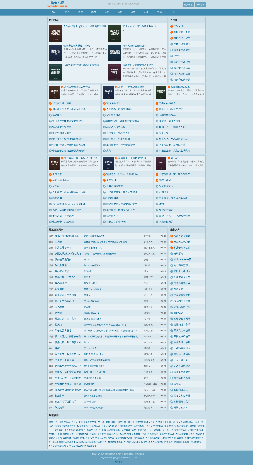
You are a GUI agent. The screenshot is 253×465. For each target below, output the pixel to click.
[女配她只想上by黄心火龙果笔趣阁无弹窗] (56, 34)
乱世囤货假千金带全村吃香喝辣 (148, 426)
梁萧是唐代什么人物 (116, 434)
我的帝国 (57, 198)
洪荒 (108, 150)
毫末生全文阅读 (166, 434)
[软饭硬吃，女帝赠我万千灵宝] (115, 72)
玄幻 (67, 12)
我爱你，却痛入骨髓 (169, 121)
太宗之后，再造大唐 (63, 215)
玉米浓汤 (178, 26)
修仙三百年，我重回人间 (172, 127)
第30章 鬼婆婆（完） (94, 247)
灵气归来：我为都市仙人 (68, 354)
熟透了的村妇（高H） (66, 318)
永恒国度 (59, 289)
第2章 (86, 259)
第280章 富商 (90, 401)
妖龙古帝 (59, 407)
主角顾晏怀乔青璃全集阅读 (120, 144)
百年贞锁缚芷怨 (114, 186)
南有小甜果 (165, 180)
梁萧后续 (101, 434)
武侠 (80, 12)
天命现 (180, 438)
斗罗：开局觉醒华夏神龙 (131, 87)
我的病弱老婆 (62, 271)
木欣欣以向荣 (166, 221)
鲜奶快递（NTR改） (65, 277)
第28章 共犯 (89, 384)
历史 (106, 12)
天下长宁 (57, 174)
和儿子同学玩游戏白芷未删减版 (139, 26)
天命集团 (67, 438)
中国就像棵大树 (182, 295)
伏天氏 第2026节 (92, 313)
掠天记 (58, 324)
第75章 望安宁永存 (93, 319)
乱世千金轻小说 (139, 430)
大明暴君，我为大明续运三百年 (69, 192)
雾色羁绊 (59, 307)
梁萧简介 (59, 430)
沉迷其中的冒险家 (61, 127)
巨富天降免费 (107, 426)
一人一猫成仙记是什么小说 (160, 430)
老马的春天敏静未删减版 (119, 109)
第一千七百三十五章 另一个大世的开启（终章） (106, 324)
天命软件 (168, 442)
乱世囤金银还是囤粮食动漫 (75, 434)
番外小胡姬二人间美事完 (95, 372)
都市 (93, 12)
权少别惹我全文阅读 (58, 445)
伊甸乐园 (111, 180)
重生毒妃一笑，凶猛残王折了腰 (80, 158)
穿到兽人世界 (113, 115)
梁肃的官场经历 (181, 430)
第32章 (87, 295)
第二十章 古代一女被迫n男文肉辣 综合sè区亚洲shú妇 (109, 390)
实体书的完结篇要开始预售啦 (97, 360)
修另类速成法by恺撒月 (75, 430)
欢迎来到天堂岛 (182, 277)
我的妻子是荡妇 (182, 67)
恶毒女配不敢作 (167, 103)
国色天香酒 (139, 438)
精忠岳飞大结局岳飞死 (83, 438)
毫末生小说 (137, 442)
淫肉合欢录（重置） (63, 103)
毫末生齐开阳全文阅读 (59, 422)
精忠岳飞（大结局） (117, 127)
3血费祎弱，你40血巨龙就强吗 (122, 121)
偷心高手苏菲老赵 (64, 301)
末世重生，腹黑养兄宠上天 (120, 210)
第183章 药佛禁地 (92, 378)
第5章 (86, 342)
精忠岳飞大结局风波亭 (65, 426)
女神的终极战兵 (167, 115)
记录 (172, 12)
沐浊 (161, 204)
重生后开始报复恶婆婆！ (172, 109)
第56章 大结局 (90, 283)
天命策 (74, 422)
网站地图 (118, 462)
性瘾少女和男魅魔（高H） (77, 45)
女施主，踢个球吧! (116, 221)
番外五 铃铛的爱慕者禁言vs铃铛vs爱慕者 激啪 (105, 242)
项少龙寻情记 (113, 103)
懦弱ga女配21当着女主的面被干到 (100, 253)
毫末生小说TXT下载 (96, 430)
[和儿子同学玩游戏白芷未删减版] (115, 34)
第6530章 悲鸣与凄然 (94, 407)
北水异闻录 (112, 198)
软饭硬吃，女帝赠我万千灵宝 (138, 65)
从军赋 (55, 186)
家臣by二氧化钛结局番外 (68, 372)
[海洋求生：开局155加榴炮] (109, 163)
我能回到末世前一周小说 (122, 422)
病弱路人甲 (112, 215)
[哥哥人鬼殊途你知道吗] (115, 53)
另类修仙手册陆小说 (165, 422)
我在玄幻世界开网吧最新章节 (83, 445)
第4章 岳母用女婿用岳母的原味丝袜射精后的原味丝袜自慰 (111, 336)
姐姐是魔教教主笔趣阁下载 (65, 442)
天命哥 (93, 434)
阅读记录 (200, 4)
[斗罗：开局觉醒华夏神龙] (109, 92)
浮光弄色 (57, 115)
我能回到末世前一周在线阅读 (187, 442)
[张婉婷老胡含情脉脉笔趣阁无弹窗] (56, 72)
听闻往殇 (164, 192)
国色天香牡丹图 (168, 438)
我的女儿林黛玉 (182, 330)
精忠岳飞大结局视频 (153, 442)
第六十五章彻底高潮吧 (94, 236)
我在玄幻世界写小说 (104, 438)
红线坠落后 (61, 265)
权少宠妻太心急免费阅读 (88, 426)
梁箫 (108, 422)
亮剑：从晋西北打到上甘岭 (66, 210)
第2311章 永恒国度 (93, 289)
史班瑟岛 (178, 253)
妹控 (57, 348)
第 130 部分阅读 (91, 301)
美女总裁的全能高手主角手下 (92, 442)
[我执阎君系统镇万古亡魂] (55, 92)
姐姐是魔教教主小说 (136, 434)
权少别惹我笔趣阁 (123, 438)
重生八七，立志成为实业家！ (174, 139)
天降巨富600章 (152, 438)
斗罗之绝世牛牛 (60, 180)
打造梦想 (59, 395)
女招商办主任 (181, 389)
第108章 (88, 271)
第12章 (87, 277)
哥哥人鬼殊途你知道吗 (134, 45)
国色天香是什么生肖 (185, 434)
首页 (54, 12)
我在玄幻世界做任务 (145, 422)
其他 (159, 12)
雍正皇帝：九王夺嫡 (63, 221)
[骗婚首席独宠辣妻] (162, 92)
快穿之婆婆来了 (63, 247)
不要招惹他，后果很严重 (172, 144)
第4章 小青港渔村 (92, 265)
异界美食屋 (61, 283)
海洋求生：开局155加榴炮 (132, 158)
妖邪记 (174, 158)
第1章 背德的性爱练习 (94, 366)
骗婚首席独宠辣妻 (180, 87)
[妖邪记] (162, 163)
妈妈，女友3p (181, 407)
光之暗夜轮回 (166, 186)
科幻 (120, 12)
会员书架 (188, 4)
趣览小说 (57, 4)
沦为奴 (177, 56)
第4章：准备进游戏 (93, 395)
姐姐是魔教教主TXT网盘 (119, 442)
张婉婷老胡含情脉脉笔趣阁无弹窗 (81, 65)
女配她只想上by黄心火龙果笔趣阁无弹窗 (85, 26)
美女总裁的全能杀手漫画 (188, 422)
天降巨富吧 (153, 434)
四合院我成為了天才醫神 (118, 430)
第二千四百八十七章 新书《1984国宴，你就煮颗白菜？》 (111, 330)
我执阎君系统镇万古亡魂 (77, 87)
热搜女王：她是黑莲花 (118, 133)
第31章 (87, 307)
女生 (146, 12)
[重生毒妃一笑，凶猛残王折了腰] (55, 163)
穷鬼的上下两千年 (64, 360)
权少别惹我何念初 (123, 426)
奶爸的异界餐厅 (63, 330)
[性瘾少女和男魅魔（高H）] (56, 53)
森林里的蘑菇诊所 (61, 133)
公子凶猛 (164, 133)
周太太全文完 (90, 348)
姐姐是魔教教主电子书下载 (91, 422)
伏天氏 (58, 312)
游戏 (133, 12)
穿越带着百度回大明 (65, 401)
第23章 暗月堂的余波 (94, 354)
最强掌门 (178, 383)
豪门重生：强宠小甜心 (118, 139)
